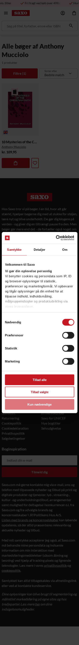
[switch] (68, 335)
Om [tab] (64, 249)
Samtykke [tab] (14, 249)
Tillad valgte (39, 392)
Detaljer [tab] (39, 249)
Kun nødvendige (39, 404)
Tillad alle (40, 379)
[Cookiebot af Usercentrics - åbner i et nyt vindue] (56, 238)
